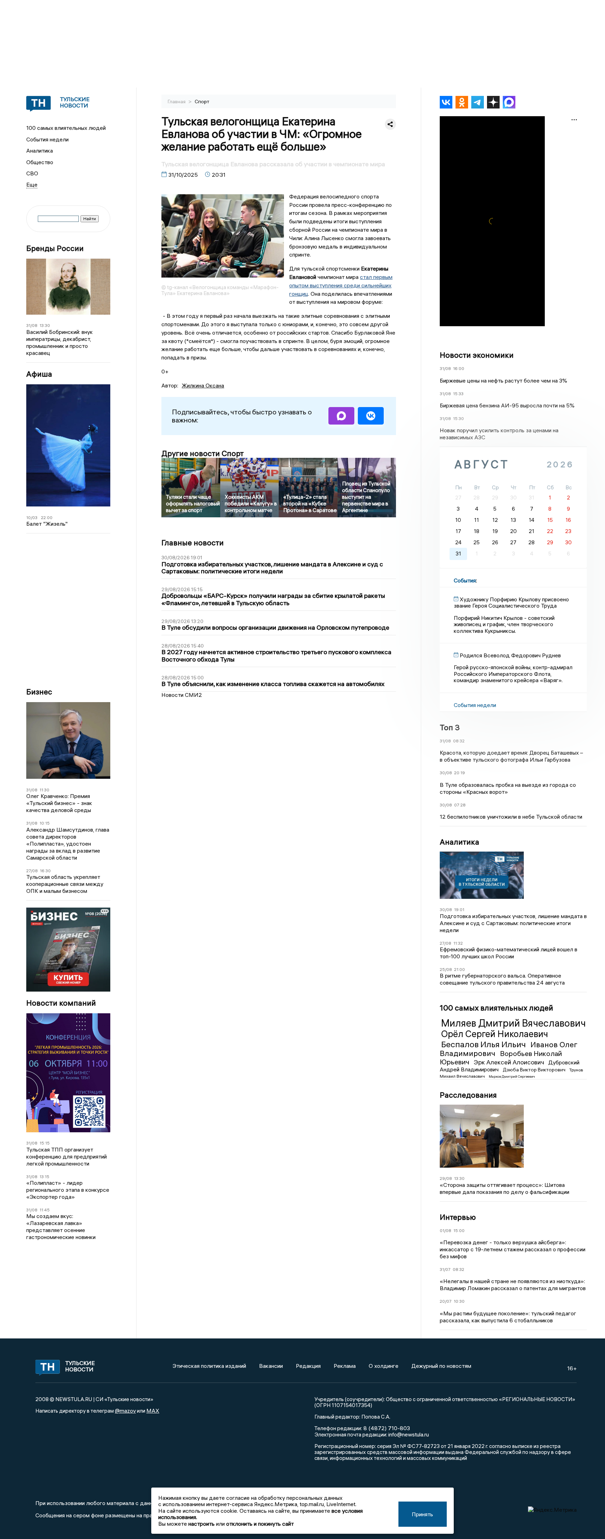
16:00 (458, 368)
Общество (39, 162)
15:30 (458, 418)
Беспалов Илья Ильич (484, 1044)
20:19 (459, 772)
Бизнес (39, 691)
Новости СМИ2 (181, 694)
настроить (201, 1523)
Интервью (458, 1217)
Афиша (39, 374)
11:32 (458, 943)
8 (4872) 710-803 (386, 1428)
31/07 (445, 1269)
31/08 (31, 325)
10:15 (45, 823)
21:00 (459, 969)
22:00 (47, 517)
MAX (152, 1410)
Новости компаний (61, 1003)
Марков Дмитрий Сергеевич (512, 1076)
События (465, 580)
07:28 (460, 804)
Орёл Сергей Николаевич (494, 1034)
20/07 (446, 1301)
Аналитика (39, 150)
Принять (422, 1514)
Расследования (468, 1095)
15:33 (458, 393)
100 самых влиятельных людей (66, 127)
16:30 (45, 870)
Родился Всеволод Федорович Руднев (510, 655)
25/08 (446, 969)
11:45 (45, 1209)
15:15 (45, 1143)
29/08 (446, 1178)
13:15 (44, 1176)
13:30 (45, 325)
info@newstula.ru (408, 1434)
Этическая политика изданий (209, 1365)
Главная (177, 101)
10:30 (459, 1301)
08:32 (459, 740)
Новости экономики (477, 355)
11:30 (44, 789)
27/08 (32, 870)
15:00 (459, 1230)
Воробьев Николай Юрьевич (501, 1057)
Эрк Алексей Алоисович (509, 1062)
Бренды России (55, 248)
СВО (32, 173)
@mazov (125, 1410)
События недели (47, 139)
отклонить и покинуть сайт (260, 1523)
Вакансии (271, 1365)
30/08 (446, 772)
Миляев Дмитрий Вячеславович (513, 1023)
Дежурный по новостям (441, 1365)
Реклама (345, 1365)
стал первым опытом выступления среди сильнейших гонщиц (340, 285)
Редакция (308, 1365)
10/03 (31, 517)
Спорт (202, 101)
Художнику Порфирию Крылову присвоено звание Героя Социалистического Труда (511, 602)
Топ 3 (450, 727)
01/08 (445, 1230)
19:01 (459, 909)
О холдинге (383, 1365)
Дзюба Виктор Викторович (534, 1069)
